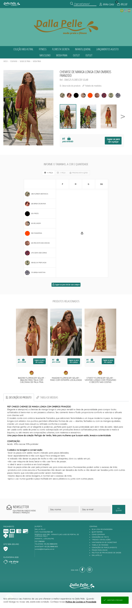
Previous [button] (56, 116)
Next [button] (122, 116)
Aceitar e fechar (115, 600)
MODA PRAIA (37, 61)
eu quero (119, 509)
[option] (70, 116)
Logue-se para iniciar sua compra (67, 285)
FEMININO (13, 61)
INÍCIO (5, 61)
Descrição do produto (20, 397)
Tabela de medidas (49, 397)
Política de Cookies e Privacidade (81, 601)
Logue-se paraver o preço (113, 140)
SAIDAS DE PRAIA (25, 61)
